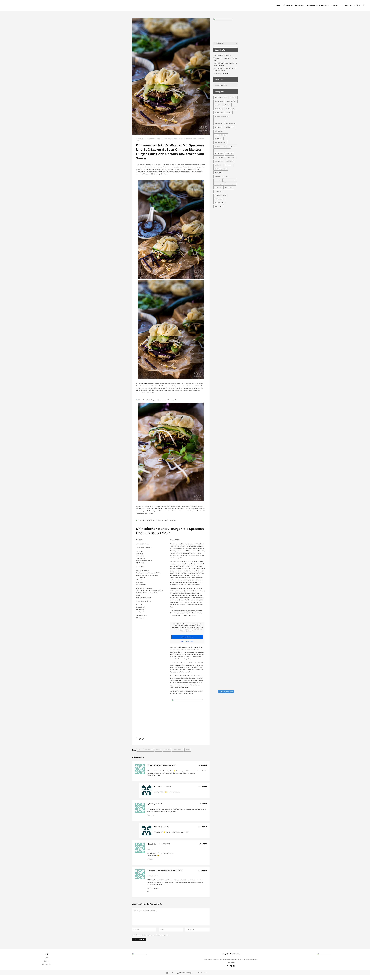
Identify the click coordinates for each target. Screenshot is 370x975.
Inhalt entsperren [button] (187, 637)
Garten (218, 127)
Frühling (175, 138)
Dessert (219, 112)
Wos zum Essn (154, 765)
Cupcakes (230, 108)
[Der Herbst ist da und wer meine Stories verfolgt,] (218, 349)
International (177, 749)
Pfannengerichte (221, 176)
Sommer (201, 138)
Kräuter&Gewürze (222, 150)
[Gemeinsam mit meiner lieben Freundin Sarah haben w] (214, 450)
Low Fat (231, 157)
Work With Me (46, 964)
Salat (218, 180)
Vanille (228, 187)
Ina (155, 786)
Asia (139, 749)
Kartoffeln (220, 146)
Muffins (218, 161)
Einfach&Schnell (222, 116)
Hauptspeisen (221, 135)
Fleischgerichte (166, 138)
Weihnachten (220, 202)
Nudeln (229, 161)
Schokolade (230, 180)
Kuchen (219, 153)
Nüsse (218, 165)
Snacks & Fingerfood (191, 138)
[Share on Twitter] (140, 739)
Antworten (203, 765)
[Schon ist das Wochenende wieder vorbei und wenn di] (230, 310)
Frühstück (230, 123)
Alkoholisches (221, 97)
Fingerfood (148, 749)
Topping (230, 183)
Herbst (181, 138)
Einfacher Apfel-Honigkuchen (222, 55)
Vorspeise (219, 198)
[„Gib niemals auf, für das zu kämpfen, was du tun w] (234, 420)
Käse (229, 153)
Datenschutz (203, 973)
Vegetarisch (220, 195)
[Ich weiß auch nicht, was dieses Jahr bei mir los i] (221, 327)
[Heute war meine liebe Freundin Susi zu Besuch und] (224, 331)
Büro (227, 104)
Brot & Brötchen (154, 138)
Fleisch (158, 749)
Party (188, 749)
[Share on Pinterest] (143, 739)
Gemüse (167, 749)
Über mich (46, 961)
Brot (218, 104)
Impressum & (195, 973)
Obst (228, 165)
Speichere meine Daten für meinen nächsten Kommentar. (151, 935)
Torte (218, 187)
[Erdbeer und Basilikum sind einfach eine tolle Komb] (227, 304)
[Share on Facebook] (137, 739)
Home (46, 957)
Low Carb (219, 157)
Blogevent (231, 101)
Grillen (218, 131)
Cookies (219, 108)
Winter (138, 140)
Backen (219, 101)
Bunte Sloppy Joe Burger (221, 73)
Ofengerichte (220, 168)
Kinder (232, 146)
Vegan (218, 191)
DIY (229, 112)
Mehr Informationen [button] (187, 641)
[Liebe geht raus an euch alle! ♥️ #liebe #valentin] (237, 227)
